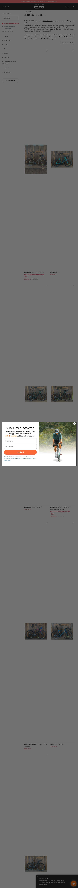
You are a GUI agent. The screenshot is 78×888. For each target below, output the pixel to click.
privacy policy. (7, 460)
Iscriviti (20, 452)
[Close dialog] (74, 423)
